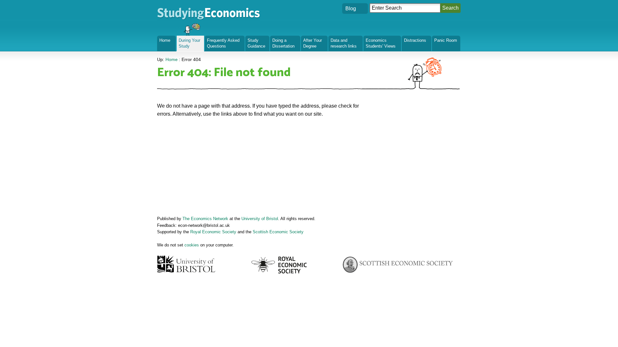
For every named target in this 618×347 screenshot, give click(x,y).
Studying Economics (180, 8)
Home (164, 40)
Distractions (415, 40)
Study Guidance (256, 43)
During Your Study (189, 43)
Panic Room (445, 40)
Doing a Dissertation (283, 43)
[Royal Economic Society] (279, 265)
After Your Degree (312, 43)
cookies (191, 245)
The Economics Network (205, 218)
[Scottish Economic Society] (397, 265)
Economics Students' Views (381, 43)
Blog (350, 8)
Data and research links (344, 43)
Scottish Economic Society (278, 231)
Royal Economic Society (213, 231)
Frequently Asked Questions (223, 43)
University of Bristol (259, 218)
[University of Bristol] (187, 264)
